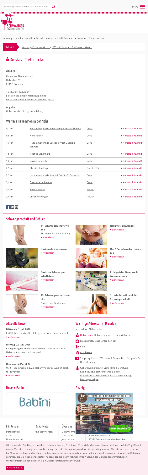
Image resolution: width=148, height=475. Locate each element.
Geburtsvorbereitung (91, 367)
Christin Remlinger (40, 168)
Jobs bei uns (68, 439)
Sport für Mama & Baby (106, 371)
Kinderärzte (100, 340)
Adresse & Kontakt (132, 128)
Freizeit (95, 358)
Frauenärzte (86, 340)
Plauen (90, 189)
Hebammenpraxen (104, 335)
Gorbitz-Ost (93, 168)
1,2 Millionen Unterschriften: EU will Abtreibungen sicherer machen (64, 47)
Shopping (85, 358)
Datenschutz (13, 431)
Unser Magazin (14, 439)
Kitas (82, 346)
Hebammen (86, 335)
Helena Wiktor (37, 189)
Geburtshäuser (123, 335)
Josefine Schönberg (40, 153)
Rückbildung (86, 371)
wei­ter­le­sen (14, 337)
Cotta (89, 128)
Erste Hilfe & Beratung (116, 367)
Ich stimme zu (16, 467)
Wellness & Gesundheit (112, 358)
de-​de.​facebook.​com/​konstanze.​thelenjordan (30, 99)
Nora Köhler (36, 135)
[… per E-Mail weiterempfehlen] (12, 207)
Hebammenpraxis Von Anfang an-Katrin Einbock (55, 128)
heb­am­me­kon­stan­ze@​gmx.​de (30, 95)
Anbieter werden (44, 431)
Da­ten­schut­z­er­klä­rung (68, 460)
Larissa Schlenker (39, 161)
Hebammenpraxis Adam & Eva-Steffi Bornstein (55, 175)
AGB (8, 435)
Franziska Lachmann (41, 182)
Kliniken (112, 340)
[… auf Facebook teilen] (8, 207)
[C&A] (35, 402)
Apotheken (86, 352)
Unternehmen (69, 431)
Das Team (67, 435)
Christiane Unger (39, 196)
